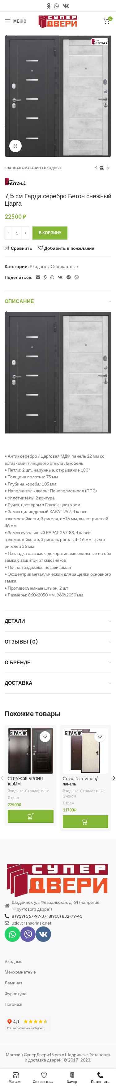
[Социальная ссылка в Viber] (77, 277)
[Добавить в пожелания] (45, 736)
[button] (31, 816)
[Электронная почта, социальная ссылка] (38, 277)
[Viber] (28, 934)
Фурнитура (16, 993)
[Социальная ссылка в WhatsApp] (56, 6)
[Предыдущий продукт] (96, 168)
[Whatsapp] (12, 934)
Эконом (69, 796)
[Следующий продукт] (108, 168)
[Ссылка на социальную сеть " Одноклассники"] (48, 6)
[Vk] (43, 934)
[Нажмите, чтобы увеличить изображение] (15, 146)
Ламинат (13, 982)
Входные (53, 168)
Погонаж (13, 1004)
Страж (13, 797)
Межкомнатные (20, 971)
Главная (13, 168)
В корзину (50, 232)
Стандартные (64, 266)
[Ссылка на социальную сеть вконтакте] (66, 6)
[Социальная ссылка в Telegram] (69, 277)
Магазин (32, 168)
